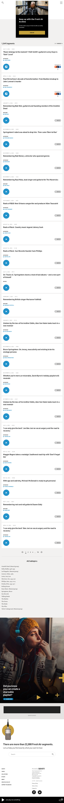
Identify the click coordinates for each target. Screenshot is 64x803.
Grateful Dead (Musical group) (10, 566)
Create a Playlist (6, 782)
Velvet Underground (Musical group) (12, 609)
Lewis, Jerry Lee (6, 576)
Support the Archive (6, 784)
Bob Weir (6, 114)
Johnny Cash (7, 233)
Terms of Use (35, 786)
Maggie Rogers (7, 462)
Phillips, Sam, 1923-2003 (8, 581)
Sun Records (5, 594)
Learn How (9, 699)
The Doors (5, 601)
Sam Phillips (7, 256)
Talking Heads (6, 596)
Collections (5, 774)
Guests (3, 768)
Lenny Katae (7, 60)
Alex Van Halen (8, 331)
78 (38, 552)
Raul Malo (6, 185)
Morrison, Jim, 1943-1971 (9, 579)
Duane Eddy (7, 510)
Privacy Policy (35, 783)
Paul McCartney (8, 87)
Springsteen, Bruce (7, 591)
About (3, 779)
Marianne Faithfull (9, 305)
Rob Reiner (7, 161)
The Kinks (4, 604)
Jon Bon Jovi (7, 436)
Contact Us (34, 788)
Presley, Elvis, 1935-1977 (8, 584)
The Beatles (5, 599)
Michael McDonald (8, 486)
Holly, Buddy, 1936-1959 (8, 569)
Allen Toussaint (8, 209)
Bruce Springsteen (9, 357)
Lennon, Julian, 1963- (8, 574)
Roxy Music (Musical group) (10, 589)
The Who (4, 606)
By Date (3, 776)
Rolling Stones (6, 586)
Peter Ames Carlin (8, 138)
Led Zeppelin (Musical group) (10, 571)
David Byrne (7, 384)
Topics (3, 771)
